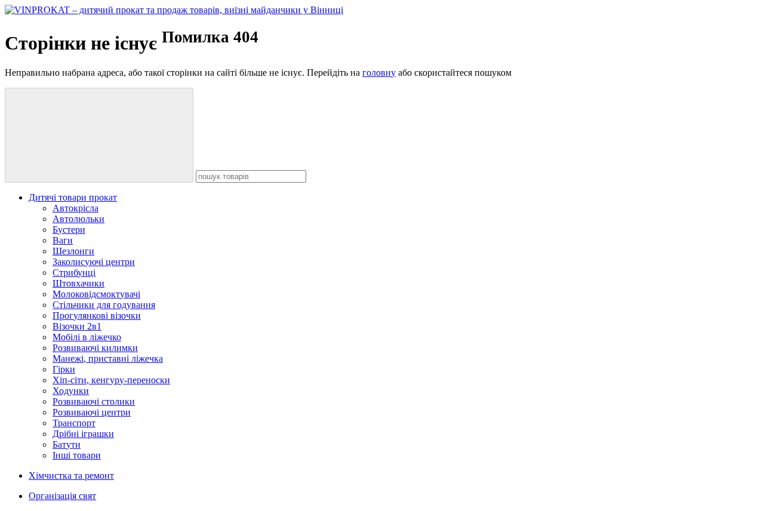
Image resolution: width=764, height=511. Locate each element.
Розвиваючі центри (92, 412)
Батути (67, 444)
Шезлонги (73, 251)
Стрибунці (74, 272)
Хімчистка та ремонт (71, 475)
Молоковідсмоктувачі (96, 294)
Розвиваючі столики (94, 401)
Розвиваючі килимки (95, 348)
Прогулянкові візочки (97, 315)
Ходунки (71, 391)
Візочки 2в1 (77, 326)
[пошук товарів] (99, 135)
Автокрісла (75, 208)
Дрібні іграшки (83, 434)
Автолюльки (78, 219)
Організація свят (62, 496)
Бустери (69, 229)
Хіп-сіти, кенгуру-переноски (111, 380)
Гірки (64, 369)
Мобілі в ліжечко (87, 337)
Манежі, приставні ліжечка (108, 358)
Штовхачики (78, 283)
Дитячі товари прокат (73, 197)
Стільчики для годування (104, 305)
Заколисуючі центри (94, 262)
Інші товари (77, 455)
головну (379, 72)
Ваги (63, 240)
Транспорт (74, 423)
